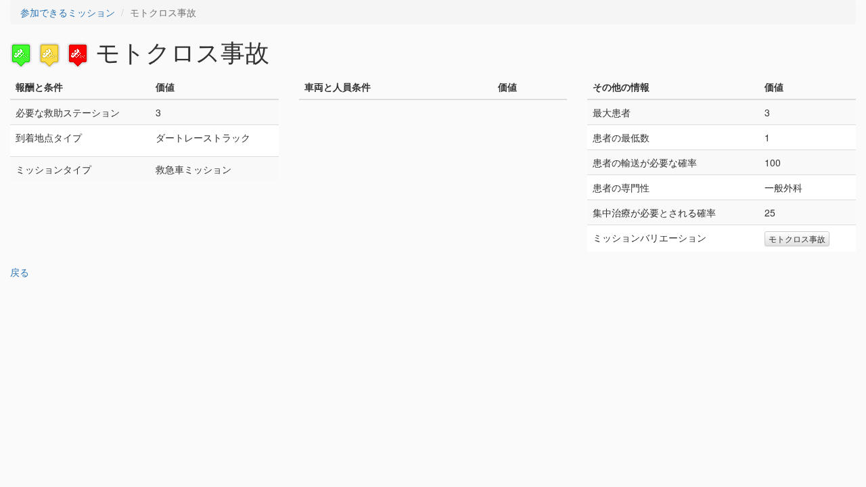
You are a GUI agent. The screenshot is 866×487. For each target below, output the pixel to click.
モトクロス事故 (797, 238)
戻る (19, 272)
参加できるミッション (67, 12)
